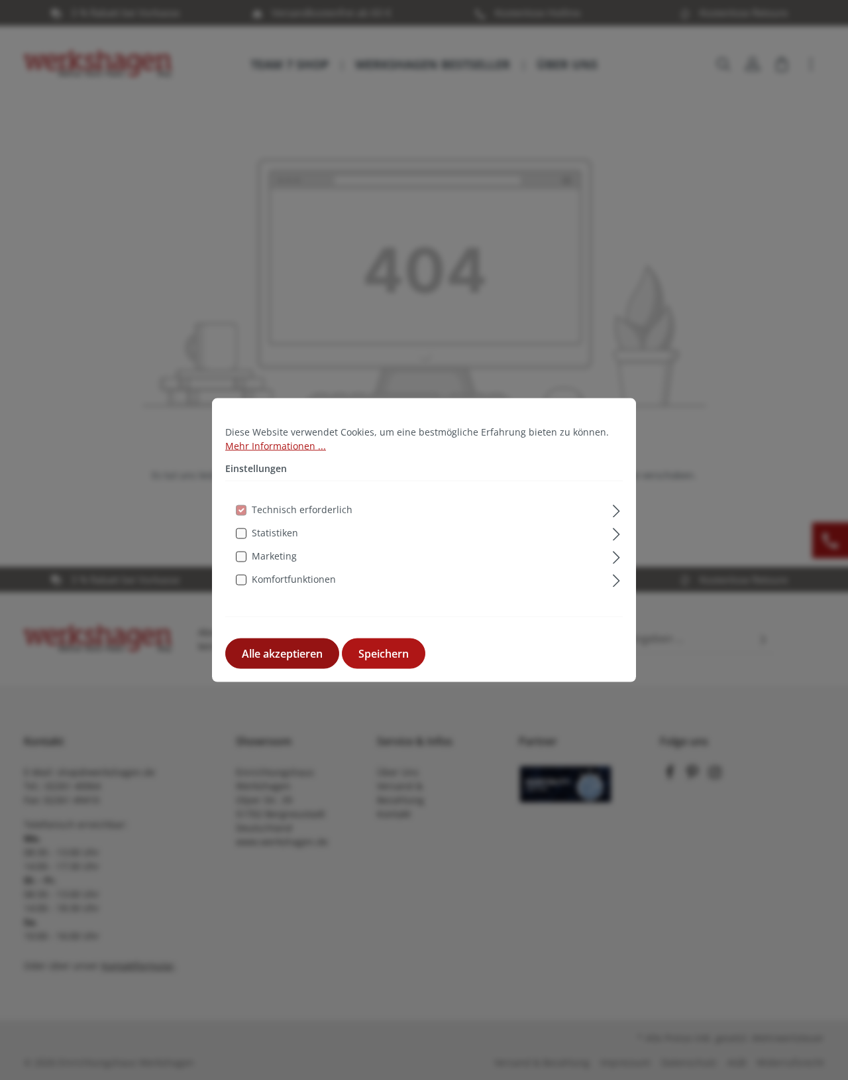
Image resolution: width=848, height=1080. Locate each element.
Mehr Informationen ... (275, 445)
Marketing (274, 556)
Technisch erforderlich (302, 509)
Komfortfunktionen (294, 579)
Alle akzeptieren (282, 653)
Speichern (383, 653)
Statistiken (275, 532)
